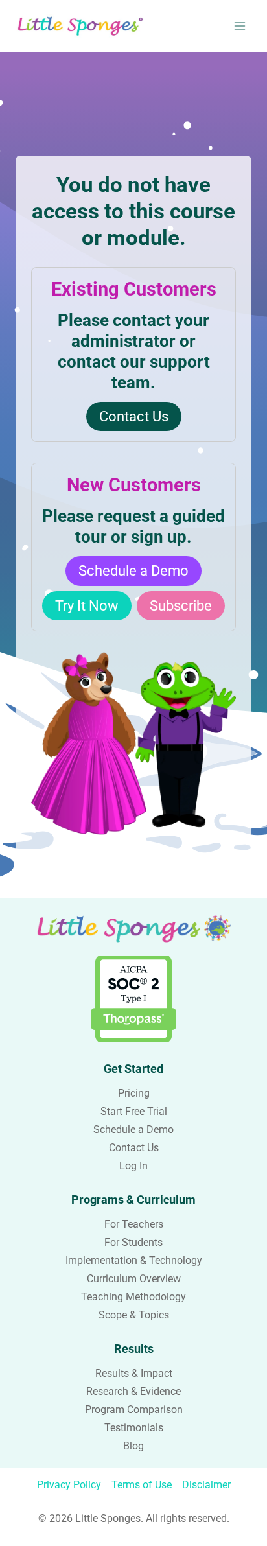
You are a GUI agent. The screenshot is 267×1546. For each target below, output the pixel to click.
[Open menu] (239, 26)
